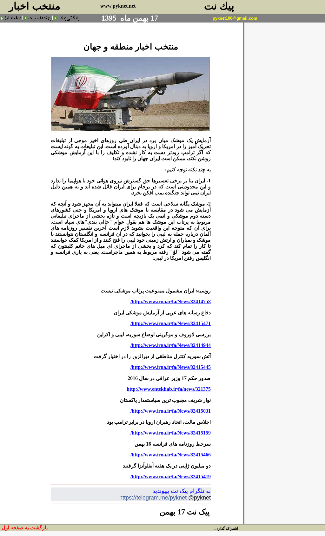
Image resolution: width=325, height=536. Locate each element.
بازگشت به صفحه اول (25, 527)
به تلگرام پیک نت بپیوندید (182, 491)
